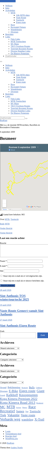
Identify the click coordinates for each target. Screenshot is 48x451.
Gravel (2, 395)
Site (1, 271)
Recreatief (7, 411)
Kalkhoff (12, 395)
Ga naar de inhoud (8, 1)
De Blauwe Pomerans (20, 53)
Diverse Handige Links (20, 51)
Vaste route (28, 415)
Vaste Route (21, 17)
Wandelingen (16, 29)
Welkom (8, 6)
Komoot (39, 403)
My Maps (15, 44)
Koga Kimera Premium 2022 (18, 399)
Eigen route (21, 22)
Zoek (2, 331)
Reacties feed (11, 436)
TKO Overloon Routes (20, 46)
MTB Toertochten (18, 41)
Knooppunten (28, 395)
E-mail (3, 266)
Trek (3, 415)
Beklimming (14, 387)
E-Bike (13, 391)
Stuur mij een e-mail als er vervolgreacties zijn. (22, 276)
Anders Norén (17, 447)
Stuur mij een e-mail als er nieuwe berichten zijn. (23, 281)
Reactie (3, 243)
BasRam (3, 120)
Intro (7, 8)
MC (2, 407)
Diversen (14, 32)
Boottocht (25, 388)
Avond (3, 387)
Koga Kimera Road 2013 (17, 402)
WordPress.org (11, 438)
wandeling (27, 419)
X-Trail (39, 419)
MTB (13, 13)
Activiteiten (10, 10)
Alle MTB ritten (23, 15)
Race (13, 25)
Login (7, 431)
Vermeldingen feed (13, 434)
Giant (40, 391)
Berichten (9, 34)
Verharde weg (10, 419)
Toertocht (20, 20)
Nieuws (24, 407)
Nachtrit (18, 407)
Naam (3, 261)
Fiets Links (15, 39)
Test (26, 411)
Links (7, 37)
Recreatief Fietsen (18, 27)
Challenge (39, 388)
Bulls (2, 224)
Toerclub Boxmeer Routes (22, 49)
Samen (20, 411)
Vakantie (13, 415)
